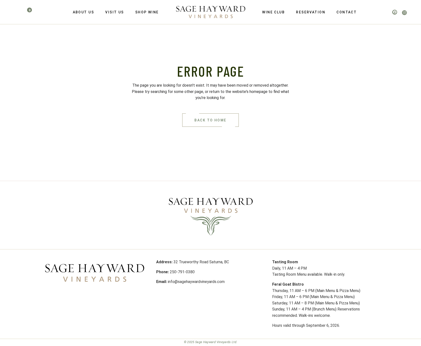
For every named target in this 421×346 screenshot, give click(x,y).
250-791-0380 (182, 272)
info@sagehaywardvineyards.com (196, 281)
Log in (9, 10)
